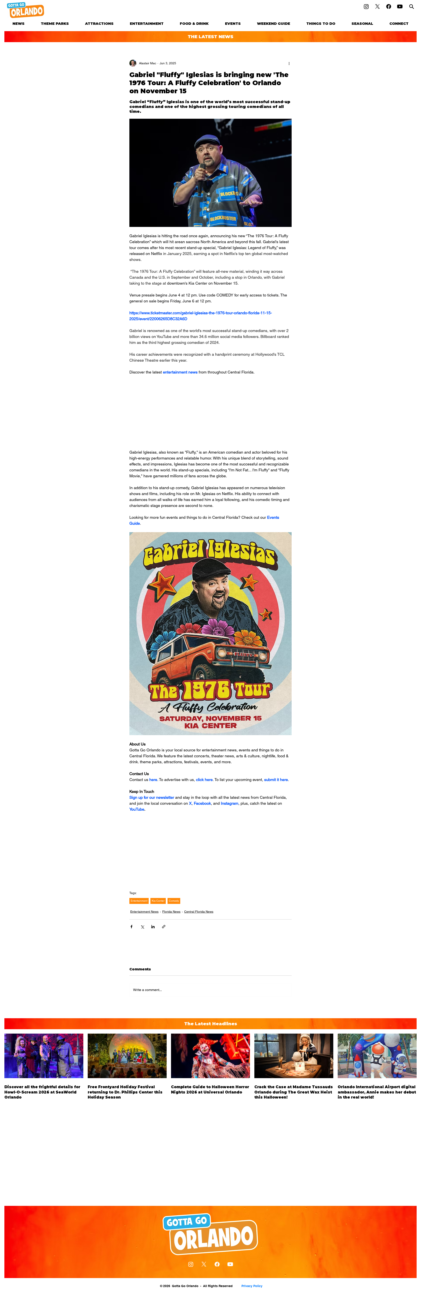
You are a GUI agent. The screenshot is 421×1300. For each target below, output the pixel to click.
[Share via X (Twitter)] (142, 927)
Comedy (174, 900)
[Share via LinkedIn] (153, 927)
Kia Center (158, 900)
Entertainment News (144, 911)
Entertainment (139, 900)
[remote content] (210, 412)
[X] (377, 6)
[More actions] (289, 63)
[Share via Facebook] (131, 927)
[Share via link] (164, 927)
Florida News (171, 911)
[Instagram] (366, 6)
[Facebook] (388, 6)
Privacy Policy (251, 1286)
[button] (55, 23)
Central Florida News (198, 911)
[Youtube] (400, 6)
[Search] (411, 6)
